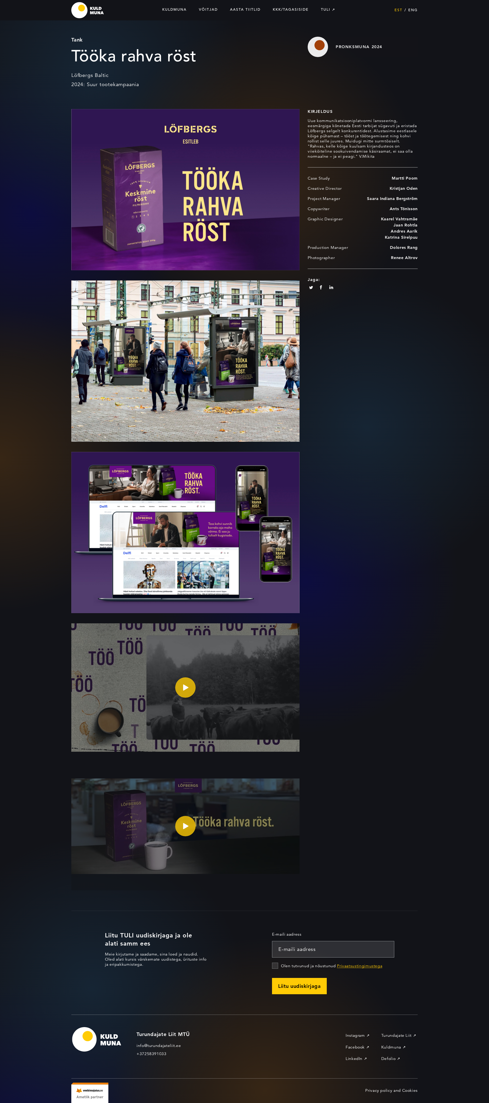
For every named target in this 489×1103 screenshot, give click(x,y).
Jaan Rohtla (405, 225)
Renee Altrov (404, 257)
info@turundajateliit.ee (159, 1045)
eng (413, 10)
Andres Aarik (404, 231)
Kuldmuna (174, 9)
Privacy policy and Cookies (391, 1090)
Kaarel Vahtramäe (399, 219)
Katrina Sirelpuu (401, 237)
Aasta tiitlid (245, 9)
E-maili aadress (287, 934)
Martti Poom (405, 178)
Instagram (355, 1035)
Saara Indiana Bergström (392, 198)
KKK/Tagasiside (291, 9)
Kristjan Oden (404, 188)
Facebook (355, 1047)
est (398, 10)
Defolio (388, 1058)
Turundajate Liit (396, 1035)
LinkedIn (354, 1058)
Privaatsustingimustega (359, 966)
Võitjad (208, 9)
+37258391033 (152, 1053)
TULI (325, 9)
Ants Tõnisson (404, 208)
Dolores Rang (404, 247)
